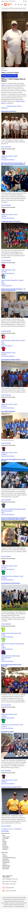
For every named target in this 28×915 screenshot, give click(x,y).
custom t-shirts (21, 899)
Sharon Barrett (16, 359)
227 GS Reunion (5, 359)
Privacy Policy (7, 901)
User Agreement (20, 903)
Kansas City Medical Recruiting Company (12, 518)
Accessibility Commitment (8, 903)
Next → (19, 829)
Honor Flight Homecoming (8, 664)
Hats (3, 840)
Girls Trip (4, 863)
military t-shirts (5, 85)
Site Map (23, 897)
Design (9, 75)
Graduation (5, 859)
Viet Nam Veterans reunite (8, 787)
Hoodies (4, 841)
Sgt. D (20, 787)
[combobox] (14, 8)
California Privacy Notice (18, 901)
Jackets (4, 843)
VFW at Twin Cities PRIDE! (8, 459)
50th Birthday (6, 862)
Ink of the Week (5, 831)
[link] (8, 4)
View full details (6, 146)
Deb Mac (17, 221)
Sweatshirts (5, 847)
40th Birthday (6, 867)
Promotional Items (16, 897)
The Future (4, 731)
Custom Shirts (6, 836)
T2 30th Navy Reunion (7, 221)
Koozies (4, 844)
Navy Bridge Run (5, 583)
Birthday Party (6, 865)
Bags (3, 835)
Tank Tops (5, 849)
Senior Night (5, 868)
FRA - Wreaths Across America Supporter (13, 164)
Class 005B (4, 411)
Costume (4, 856)
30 (16, 829)
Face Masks (5, 838)
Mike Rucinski (16, 583)
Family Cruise (5, 860)
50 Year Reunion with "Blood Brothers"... (12, 289)
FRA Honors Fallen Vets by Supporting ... (12, 163)
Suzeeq (11, 731)
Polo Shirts (5, 846)
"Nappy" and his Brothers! (8, 290)
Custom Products (6, 897)
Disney (4, 854)
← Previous (4, 829)
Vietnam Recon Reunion (8, 111)
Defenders (12, 411)
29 (14, 829)
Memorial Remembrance (9, 857)
